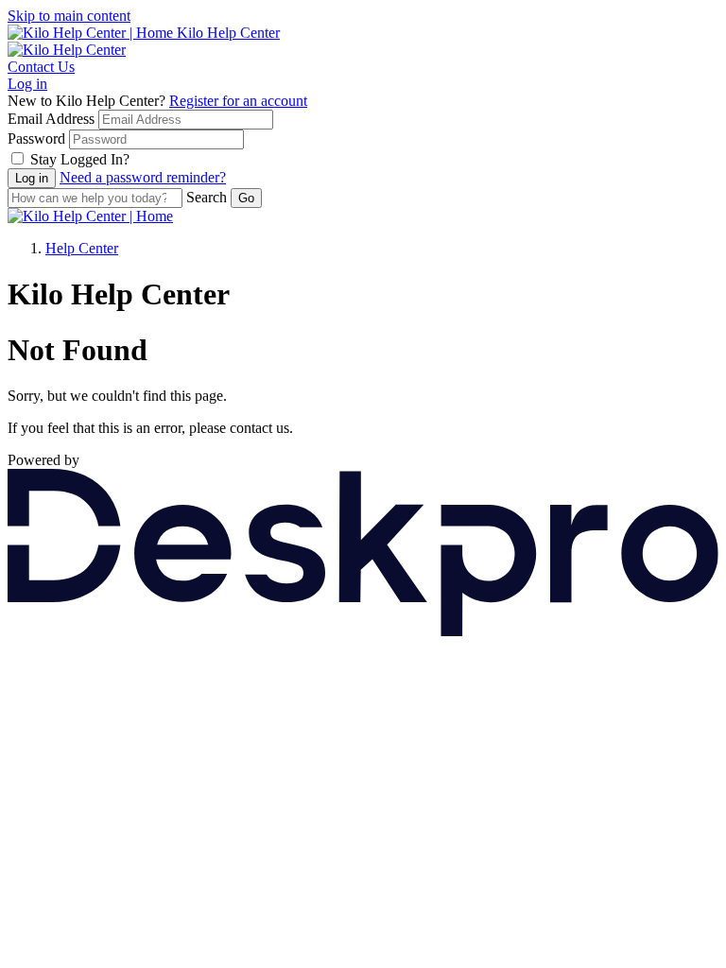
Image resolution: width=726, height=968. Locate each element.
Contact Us (41, 67)
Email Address (51, 119)
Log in (27, 84)
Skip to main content (69, 16)
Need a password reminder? (143, 177)
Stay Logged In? (80, 159)
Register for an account (238, 101)
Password (36, 138)
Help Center (81, 248)
